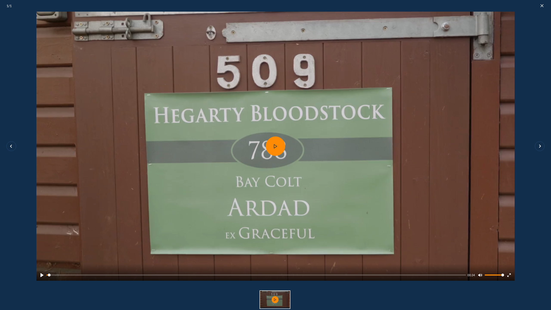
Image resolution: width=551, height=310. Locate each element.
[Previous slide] (11, 146)
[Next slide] (540, 146)
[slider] (256, 275)
